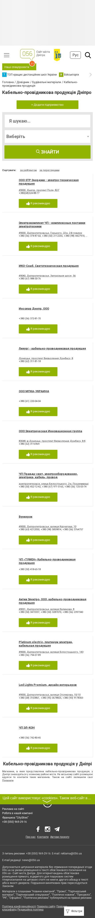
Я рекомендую (40, 203)
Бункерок (25, 516)
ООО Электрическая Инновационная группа (50, 431)
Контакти (43, 836)
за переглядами (49, 170)
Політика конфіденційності (19, 906)
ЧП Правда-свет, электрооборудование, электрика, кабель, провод (48, 475)
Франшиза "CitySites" (15, 817)
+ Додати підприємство (47, 104)
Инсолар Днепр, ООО (34, 308)
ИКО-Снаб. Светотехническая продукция (49, 265)
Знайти (49, 152)
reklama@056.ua (71, 853)
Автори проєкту (59, 836)
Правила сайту (46, 906)
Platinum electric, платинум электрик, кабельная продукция (46, 643)
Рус (75, 55)
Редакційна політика (30, 909)
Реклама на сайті (13, 809)
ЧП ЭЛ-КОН (27, 727)
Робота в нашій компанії (17, 813)
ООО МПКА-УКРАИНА (34, 391)
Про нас (31, 836)
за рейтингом (28, 170)
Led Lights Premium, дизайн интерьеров (48, 684)
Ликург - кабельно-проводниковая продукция (52, 348)
